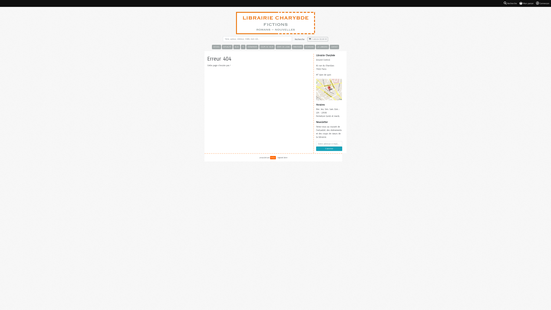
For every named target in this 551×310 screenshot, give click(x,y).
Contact (334, 47)
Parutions (297, 47)
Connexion (544, 3)
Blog (237, 47)
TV (243, 47)
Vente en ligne (283, 47)
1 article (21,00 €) (319, 39)
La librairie (322, 47)
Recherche (299, 39)
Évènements (252, 47)
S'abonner (329, 148)
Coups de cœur (267, 47)
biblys (273, 157)
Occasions (309, 47)
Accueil (216, 47)
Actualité (227, 47)
